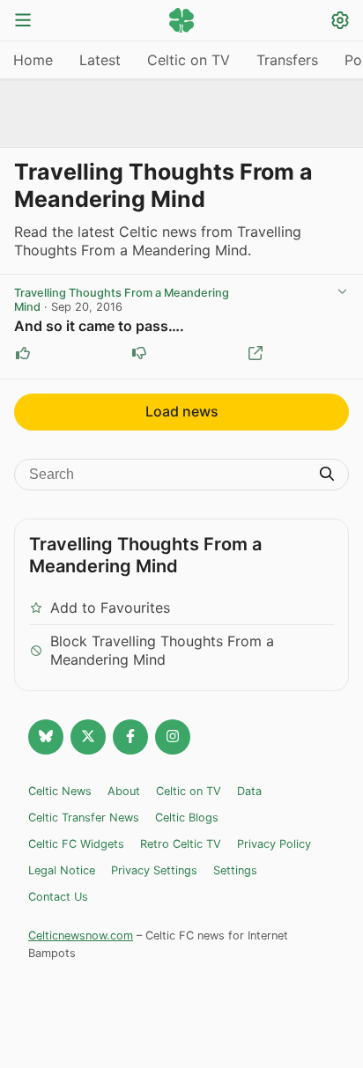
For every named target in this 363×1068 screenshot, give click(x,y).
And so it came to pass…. (99, 326)
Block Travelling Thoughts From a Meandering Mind (162, 650)
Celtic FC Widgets (76, 844)
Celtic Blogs (187, 817)
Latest (100, 60)
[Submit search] (327, 475)
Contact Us (58, 896)
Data (249, 791)
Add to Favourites (110, 607)
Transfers (287, 60)
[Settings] (340, 22)
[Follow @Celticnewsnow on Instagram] (173, 737)
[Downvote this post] (139, 353)
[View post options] (342, 291)
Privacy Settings (154, 870)
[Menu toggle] (23, 21)
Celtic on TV (188, 60)
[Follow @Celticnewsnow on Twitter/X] (88, 737)
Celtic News (60, 791)
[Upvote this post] (23, 353)
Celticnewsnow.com (80, 935)
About (123, 791)
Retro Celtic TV (180, 844)
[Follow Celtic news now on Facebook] (130, 737)
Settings (235, 870)
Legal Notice (61, 870)
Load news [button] (182, 411)
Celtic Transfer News (83, 817)
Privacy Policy (274, 844)
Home (33, 60)
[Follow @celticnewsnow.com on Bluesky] (46, 737)
